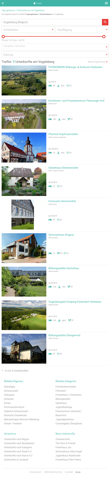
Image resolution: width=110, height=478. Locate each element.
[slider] (3, 36)
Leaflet (90, 477)
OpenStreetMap (104, 477)
